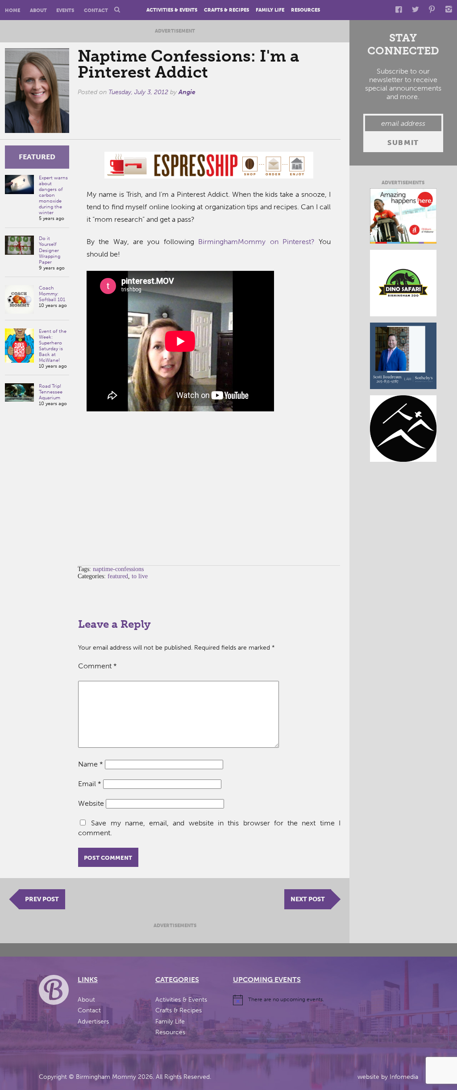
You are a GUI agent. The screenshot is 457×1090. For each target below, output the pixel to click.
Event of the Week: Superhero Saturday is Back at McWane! (52, 345)
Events (65, 10)
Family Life (270, 10)
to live (140, 576)
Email (89, 783)
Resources (305, 10)
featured (37, 157)
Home (12, 10)
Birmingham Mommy (106, 1077)
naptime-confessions (118, 569)
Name (90, 764)
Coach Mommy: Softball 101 (52, 294)
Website (91, 803)
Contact (96, 10)
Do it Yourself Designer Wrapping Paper (49, 250)
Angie (187, 92)
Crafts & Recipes (226, 10)
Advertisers (93, 1021)
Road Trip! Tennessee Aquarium (50, 392)
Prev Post (42, 899)
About (38, 10)
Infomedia (404, 1077)
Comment (97, 666)
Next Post (308, 899)
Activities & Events (171, 10)
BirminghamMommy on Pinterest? (256, 241)
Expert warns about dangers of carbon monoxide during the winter (53, 195)
